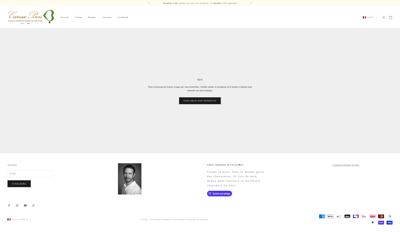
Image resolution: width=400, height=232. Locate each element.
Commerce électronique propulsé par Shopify (185, 219)
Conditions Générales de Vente (345, 165)
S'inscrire (19, 184)
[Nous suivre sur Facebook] (9, 205)
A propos (107, 17)
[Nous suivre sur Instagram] (17, 205)
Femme (78, 17)
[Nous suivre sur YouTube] (25, 205)
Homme (92, 17)
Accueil (65, 17)
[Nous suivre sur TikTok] (33, 205)
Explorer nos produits (200, 101)
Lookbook (123, 17)
